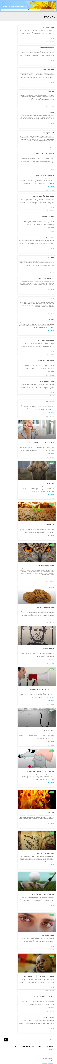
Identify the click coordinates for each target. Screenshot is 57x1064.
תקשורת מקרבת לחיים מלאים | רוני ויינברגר (15, 6)
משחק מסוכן (50, 812)
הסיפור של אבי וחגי (48, 935)
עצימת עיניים (50, 237)
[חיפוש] (6, 1039)
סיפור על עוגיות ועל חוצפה (45, 608)
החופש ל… (50, 258)
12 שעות (51, 299)
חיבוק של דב (50, 483)
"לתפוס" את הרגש (48, 70)
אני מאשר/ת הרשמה (47, 1058)
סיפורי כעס (50, 319)
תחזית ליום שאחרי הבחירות (45, 153)
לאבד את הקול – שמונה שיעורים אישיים (41, 689)
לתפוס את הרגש (49, 730)
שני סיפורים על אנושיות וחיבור (44, 175)
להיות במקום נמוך (48, 133)
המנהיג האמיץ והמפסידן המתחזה (43, 565)
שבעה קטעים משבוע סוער (45, 340)
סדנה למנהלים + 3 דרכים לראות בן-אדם (41, 442)
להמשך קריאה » (50, 38)
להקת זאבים (50, 402)
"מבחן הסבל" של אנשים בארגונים (43, 196)
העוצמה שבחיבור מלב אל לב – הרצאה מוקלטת (39, 976)
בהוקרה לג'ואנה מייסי (47, 48)
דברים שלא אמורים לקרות (45, 278)
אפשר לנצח (50, 92)
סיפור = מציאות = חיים (47, 381)
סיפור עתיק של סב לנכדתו (45, 853)
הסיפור (52, 112)
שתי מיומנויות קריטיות (47, 524)
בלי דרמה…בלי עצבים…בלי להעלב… (42, 996)
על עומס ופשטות (48, 649)
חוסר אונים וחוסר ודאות (46, 216)
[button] (28, 10)
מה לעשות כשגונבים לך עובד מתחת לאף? (40, 771)
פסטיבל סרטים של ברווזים (45, 360)
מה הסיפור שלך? (48, 1017)
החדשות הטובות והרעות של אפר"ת (43, 894)
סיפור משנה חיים (48, 27)
